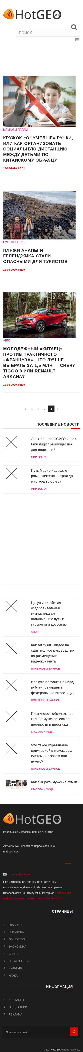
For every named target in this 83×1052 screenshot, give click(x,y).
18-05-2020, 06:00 (14, 384)
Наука (13, 975)
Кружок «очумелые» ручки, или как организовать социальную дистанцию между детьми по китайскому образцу (38, 149)
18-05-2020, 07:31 (14, 168)
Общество (17, 939)
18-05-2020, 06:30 (14, 269)
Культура (16, 968)
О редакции (18, 1007)
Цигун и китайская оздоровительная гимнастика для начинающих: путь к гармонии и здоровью (49, 613)
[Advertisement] (41, 541)
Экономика (17, 946)
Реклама (15, 1014)
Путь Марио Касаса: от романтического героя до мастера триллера (52, 476)
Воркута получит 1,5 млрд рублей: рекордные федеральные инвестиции (53, 687)
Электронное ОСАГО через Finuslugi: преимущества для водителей (53, 444)
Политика (16, 932)
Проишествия (19, 961)
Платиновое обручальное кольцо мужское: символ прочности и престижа (52, 719)
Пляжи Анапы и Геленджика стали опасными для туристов (35, 256)
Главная (15, 925)
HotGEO (55, 1049)
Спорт (13, 954)
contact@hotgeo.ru (22, 874)
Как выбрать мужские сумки (54, 782)
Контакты (16, 1000)
